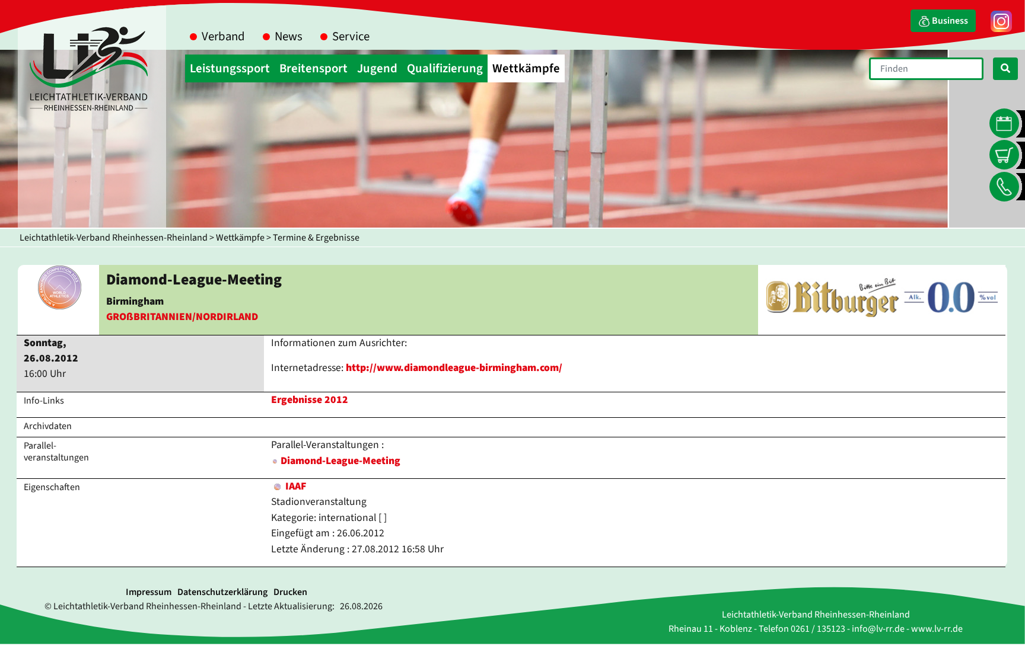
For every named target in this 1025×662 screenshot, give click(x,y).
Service (351, 36)
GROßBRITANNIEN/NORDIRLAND (182, 316)
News (289, 36)
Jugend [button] (377, 68)
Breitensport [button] (313, 68)
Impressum (148, 592)
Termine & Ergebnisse (316, 237)
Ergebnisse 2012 (309, 399)
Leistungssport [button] (230, 68)
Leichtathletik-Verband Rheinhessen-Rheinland (114, 237)
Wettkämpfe (240, 237)
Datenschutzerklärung (222, 592)
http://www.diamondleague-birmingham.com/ (454, 367)
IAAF (294, 486)
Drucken (290, 592)
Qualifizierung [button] (445, 68)
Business (949, 20)
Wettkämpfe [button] (526, 68)
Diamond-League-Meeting (340, 460)
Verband (223, 36)
